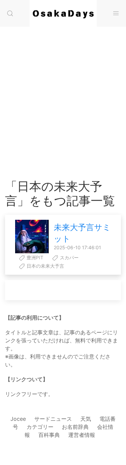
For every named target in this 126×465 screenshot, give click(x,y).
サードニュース (53, 418)
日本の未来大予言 (44, 266)
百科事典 (49, 434)
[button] (10, 13)
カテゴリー (40, 426)
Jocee (18, 418)
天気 (85, 418)
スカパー (68, 257)
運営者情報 (81, 434)
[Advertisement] (63, 96)
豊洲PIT (34, 257)
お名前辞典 (75, 426)
